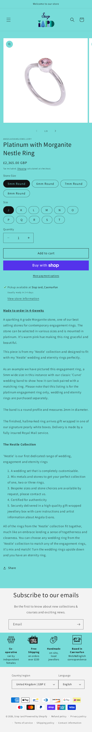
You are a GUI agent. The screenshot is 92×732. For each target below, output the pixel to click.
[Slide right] (55, 131)
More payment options (46, 275)
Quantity (8, 229)
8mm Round (16, 193)
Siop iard (19, 716)
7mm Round (74, 184)
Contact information (69, 722)
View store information (23, 298)
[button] (8, 19)
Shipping (21, 168)
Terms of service (24, 722)
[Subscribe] (78, 624)
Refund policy (59, 716)
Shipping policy (45, 722)
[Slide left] (36, 131)
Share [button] (12, 568)
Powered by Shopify (36, 716)
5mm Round (16, 184)
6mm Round (45, 184)
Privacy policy (78, 716)
